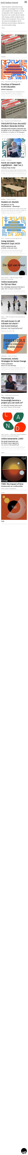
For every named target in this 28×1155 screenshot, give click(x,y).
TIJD (2, 521)
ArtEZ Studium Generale (9, 3)
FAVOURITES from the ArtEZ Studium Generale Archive (13, 124)
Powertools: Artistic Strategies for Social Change (13, 359)
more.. (3, 27)
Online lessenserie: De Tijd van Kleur (9, 283)
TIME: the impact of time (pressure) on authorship (12, 485)
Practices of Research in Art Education (10, 85)
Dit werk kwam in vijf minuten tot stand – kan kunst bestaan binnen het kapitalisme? (11, 325)
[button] (25, 43)
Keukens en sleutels (10, 202)
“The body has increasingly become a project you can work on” (12, 400)
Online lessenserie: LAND (12, 438)
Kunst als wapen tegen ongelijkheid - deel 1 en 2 (12, 164)
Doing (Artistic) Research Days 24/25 (10, 242)
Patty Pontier (13, 170)
